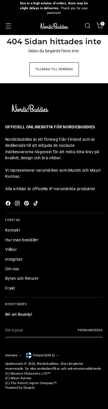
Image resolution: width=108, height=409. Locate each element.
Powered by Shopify (20, 388)
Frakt (10, 288)
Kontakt (12, 230)
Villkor (11, 249)
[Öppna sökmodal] (87, 26)
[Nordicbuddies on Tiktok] (36, 204)
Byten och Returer (22, 278)
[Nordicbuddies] (54, 26)
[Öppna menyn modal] (8, 26)
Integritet (13, 259)
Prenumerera (90, 330)
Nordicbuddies (48, 364)
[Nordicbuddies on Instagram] (17, 204)
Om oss (12, 269)
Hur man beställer (21, 240)
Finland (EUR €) (44, 355)
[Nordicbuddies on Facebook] (8, 204)
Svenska (11, 355)
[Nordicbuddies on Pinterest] (27, 204)
